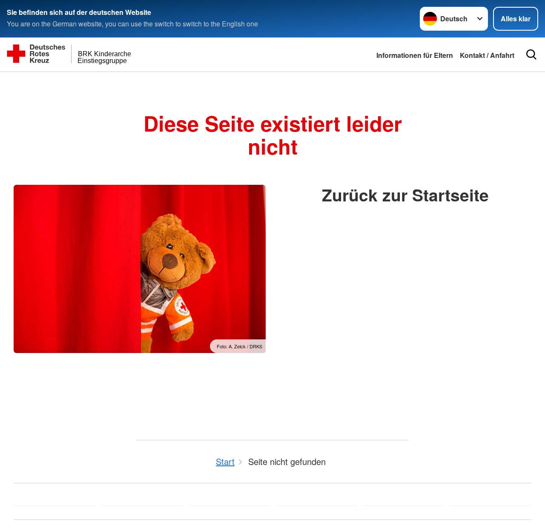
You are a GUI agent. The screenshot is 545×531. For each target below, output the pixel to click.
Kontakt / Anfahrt (487, 55)
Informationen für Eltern (414, 55)
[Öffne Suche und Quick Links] (531, 54)
